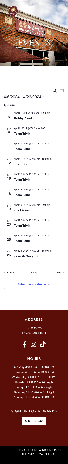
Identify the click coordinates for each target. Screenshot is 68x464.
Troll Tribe (21, 164)
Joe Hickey (22, 210)
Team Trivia (22, 133)
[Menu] (59, 10)
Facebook (25, 344)
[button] (34, 421)
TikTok (43, 344)
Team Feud (22, 149)
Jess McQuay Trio (26, 256)
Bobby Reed (23, 118)
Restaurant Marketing (37, 454)
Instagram (33, 344)
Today (34, 272)
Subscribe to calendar (32, 284)
